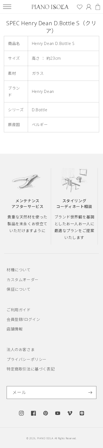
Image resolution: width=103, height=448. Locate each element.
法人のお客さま (21, 349)
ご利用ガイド (19, 309)
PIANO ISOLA (45, 438)
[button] (7, 6)
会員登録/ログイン (23, 319)
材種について (19, 269)
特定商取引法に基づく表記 (31, 369)
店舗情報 (15, 329)
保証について (19, 289)
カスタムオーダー (23, 279)
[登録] (90, 392)
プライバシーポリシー (27, 359)
